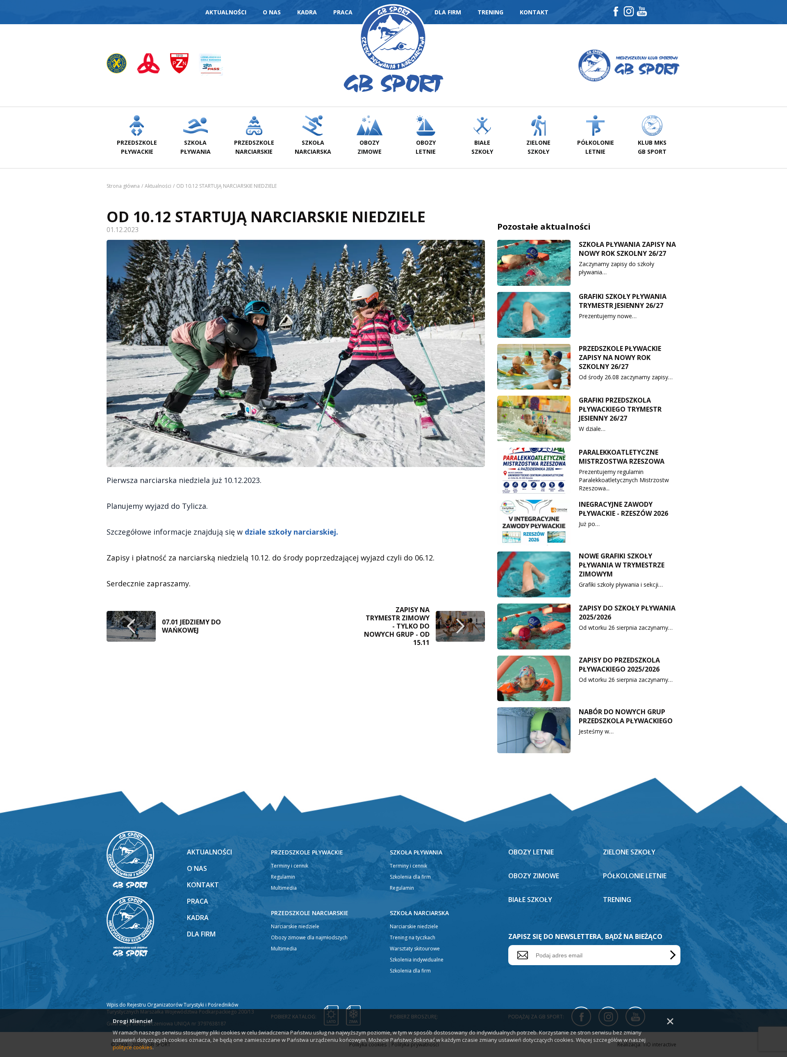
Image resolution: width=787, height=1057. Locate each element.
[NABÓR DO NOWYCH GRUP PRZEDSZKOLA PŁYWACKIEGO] (534, 730)
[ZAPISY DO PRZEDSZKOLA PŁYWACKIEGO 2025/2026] (534, 679)
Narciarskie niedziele (295, 926)
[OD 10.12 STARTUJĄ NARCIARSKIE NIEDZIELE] (296, 353)
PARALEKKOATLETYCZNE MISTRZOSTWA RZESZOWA (621, 457)
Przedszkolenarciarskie (254, 147)
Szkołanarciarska (313, 147)
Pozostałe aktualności (544, 226)
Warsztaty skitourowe (415, 948)
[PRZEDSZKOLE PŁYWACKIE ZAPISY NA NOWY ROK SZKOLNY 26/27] (534, 367)
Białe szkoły (530, 899)
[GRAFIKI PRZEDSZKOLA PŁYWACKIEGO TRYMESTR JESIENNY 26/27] (534, 419)
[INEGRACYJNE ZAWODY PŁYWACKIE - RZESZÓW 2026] (534, 523)
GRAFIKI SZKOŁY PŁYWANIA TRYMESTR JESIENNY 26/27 (622, 301)
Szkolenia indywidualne (417, 959)
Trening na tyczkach (412, 937)
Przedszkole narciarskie (309, 913)
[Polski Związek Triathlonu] (153, 65)
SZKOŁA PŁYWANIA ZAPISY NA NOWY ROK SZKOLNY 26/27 (627, 249)
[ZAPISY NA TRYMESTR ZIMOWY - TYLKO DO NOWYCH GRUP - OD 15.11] (460, 626)
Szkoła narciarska (419, 913)
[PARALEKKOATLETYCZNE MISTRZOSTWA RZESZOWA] (534, 471)
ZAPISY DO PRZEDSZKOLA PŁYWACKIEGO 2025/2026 (619, 665)
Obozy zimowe (533, 875)
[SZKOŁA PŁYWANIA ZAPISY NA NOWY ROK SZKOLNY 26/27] (534, 263)
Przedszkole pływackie (307, 852)
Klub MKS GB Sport (652, 147)
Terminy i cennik (289, 865)
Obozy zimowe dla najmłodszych (309, 937)
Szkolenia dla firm (410, 876)
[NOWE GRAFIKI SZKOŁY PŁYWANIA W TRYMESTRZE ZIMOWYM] (534, 574)
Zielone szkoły (629, 852)
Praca (343, 12)
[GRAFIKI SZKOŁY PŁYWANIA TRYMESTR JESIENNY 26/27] (534, 315)
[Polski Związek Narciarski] (184, 65)
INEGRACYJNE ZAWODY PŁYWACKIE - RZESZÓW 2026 (623, 509)
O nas (272, 12)
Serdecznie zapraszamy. (149, 583)
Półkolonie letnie (634, 875)
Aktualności (225, 12)
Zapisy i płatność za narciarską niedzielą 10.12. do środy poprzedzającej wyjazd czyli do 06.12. (270, 558)
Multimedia (284, 887)
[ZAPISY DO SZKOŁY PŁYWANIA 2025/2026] (534, 626)
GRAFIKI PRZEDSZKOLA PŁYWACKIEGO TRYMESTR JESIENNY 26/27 (620, 409)
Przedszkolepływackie (137, 147)
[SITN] (211, 65)
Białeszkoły (482, 147)
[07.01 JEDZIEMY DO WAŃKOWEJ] (131, 626)
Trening (490, 12)
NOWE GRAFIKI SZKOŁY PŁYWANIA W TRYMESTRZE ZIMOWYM (621, 565)
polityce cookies (132, 1047)
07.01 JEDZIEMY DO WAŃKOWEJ (191, 626)
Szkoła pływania (416, 852)
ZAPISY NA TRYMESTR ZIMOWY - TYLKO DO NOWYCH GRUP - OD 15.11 (397, 626)
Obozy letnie (531, 852)
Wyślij (671, 955)
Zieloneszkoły (538, 147)
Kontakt (534, 12)
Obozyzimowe (369, 147)
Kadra (307, 12)
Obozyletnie (426, 147)
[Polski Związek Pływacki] (122, 65)
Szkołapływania (195, 147)
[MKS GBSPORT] (628, 65)
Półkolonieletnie (595, 147)
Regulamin (283, 876)
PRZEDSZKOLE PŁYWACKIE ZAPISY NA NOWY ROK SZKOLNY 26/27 (620, 357)
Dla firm (447, 12)
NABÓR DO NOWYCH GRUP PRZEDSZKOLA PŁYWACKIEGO (626, 716)
